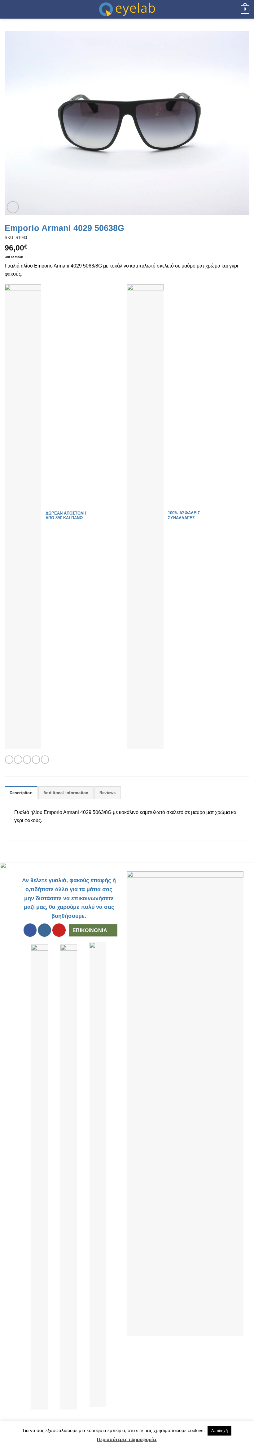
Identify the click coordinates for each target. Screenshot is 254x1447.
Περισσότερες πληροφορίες (127, 1439)
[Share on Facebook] (18, 759)
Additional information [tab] (66, 792)
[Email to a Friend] (36, 759)
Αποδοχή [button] (219, 1430)
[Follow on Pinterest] (59, 930)
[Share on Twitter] (27, 759)
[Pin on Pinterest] (45, 759)
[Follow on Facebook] (30, 930)
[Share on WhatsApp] (9, 759)
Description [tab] (21, 792)
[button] (8, 9)
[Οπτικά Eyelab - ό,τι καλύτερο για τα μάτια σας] (127, 9)
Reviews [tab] (107, 792)
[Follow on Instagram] (44, 930)
